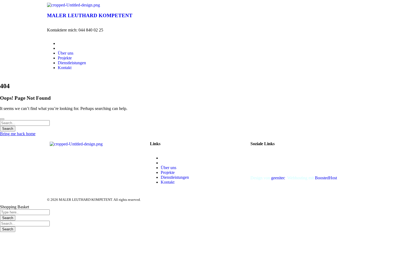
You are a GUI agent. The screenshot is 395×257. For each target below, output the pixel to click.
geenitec (278, 178)
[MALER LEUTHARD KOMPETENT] (73, 5)
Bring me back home (17, 133)
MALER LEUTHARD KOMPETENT (89, 15)
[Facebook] (257, 158)
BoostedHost (326, 178)
